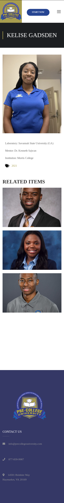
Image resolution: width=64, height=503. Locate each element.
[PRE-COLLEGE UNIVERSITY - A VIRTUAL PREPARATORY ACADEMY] (11, 11)
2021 (14, 165)
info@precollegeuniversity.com (25, 443)
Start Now (38, 12)
